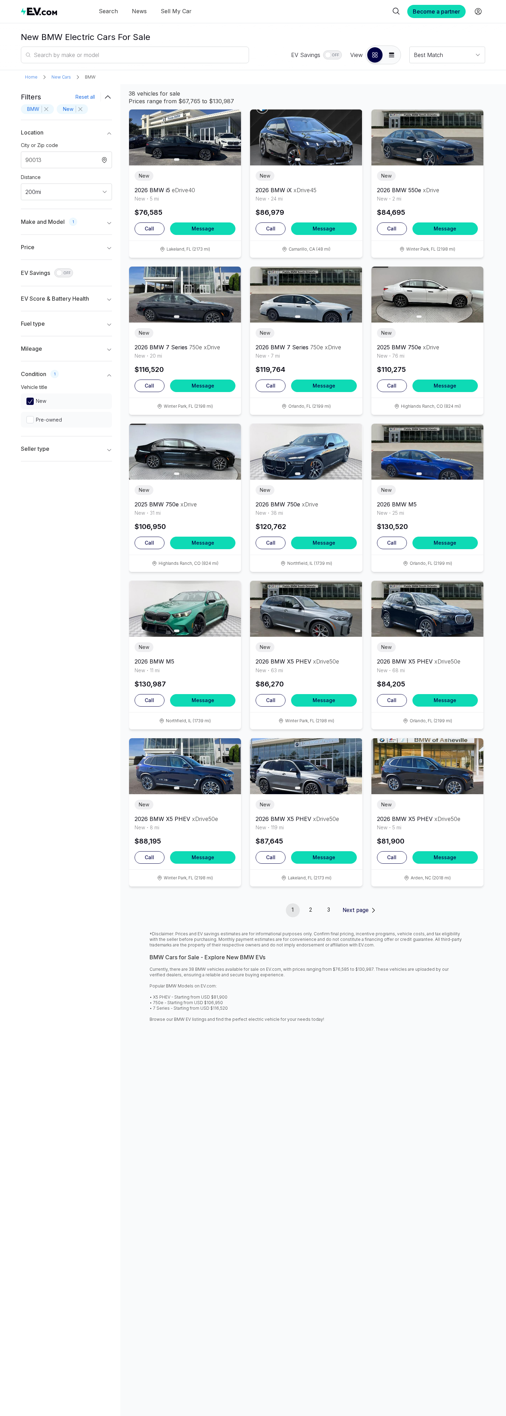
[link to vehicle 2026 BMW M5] (427, 452)
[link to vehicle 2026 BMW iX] (306, 137)
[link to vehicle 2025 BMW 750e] (427, 295)
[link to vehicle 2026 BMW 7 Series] (185, 295)
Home (31, 77)
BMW (90, 77)
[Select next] (229, 134)
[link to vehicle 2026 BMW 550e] (427, 137)
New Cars (61, 77)
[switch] (332, 54)
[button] (375, 55)
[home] (39, 11)
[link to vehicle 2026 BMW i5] (185, 137)
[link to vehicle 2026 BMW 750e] (306, 452)
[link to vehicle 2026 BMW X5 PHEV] (306, 609)
